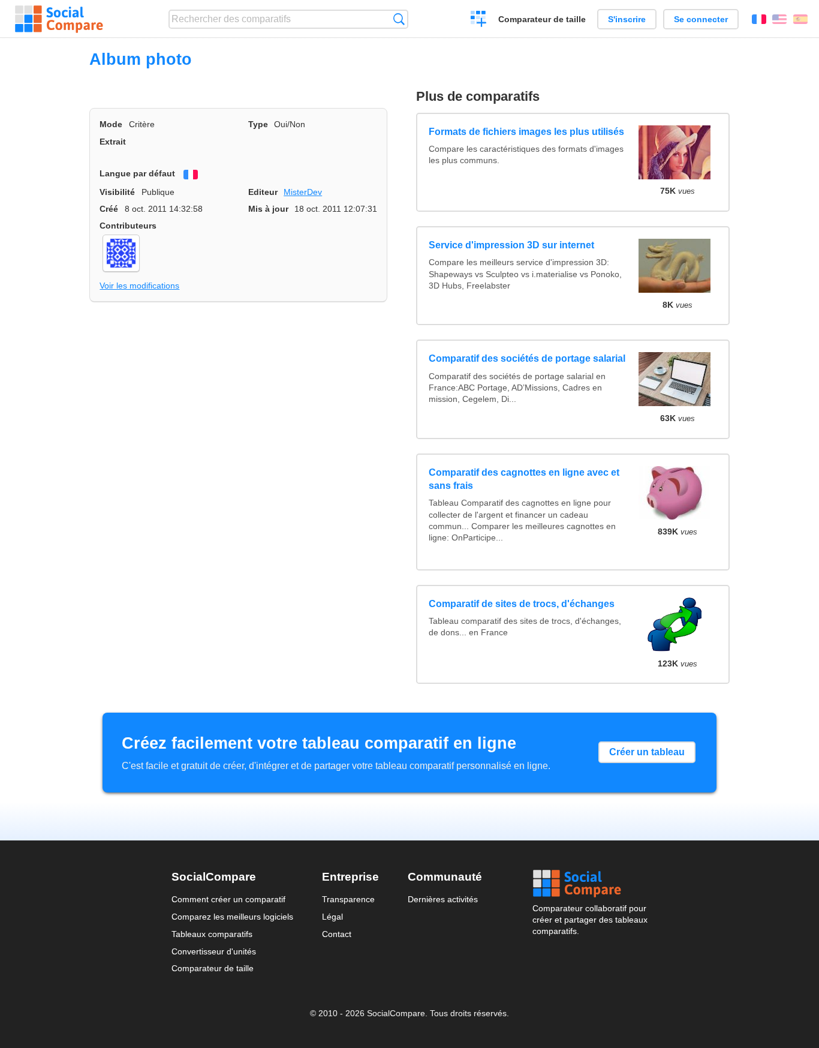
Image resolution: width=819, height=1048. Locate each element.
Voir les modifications (139, 285)
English (779, 19)
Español (800, 19)
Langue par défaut (137, 173)
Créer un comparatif (479, 20)
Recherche (399, 19)
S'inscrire (627, 19)
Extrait (113, 141)
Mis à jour (268, 209)
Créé (109, 209)
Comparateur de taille (542, 19)
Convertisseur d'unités (213, 951)
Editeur (263, 192)
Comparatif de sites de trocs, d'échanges (522, 604)
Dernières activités (443, 899)
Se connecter (701, 19)
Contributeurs (128, 225)
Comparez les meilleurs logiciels (232, 916)
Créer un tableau (647, 752)
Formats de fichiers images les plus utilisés (526, 132)
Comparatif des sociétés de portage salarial (527, 358)
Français (759, 19)
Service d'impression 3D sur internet (511, 245)
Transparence (348, 899)
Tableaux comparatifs (211, 934)
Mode (111, 124)
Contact (336, 934)
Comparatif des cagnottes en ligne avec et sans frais (524, 479)
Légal (332, 916)
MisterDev (303, 192)
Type (258, 124)
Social (590, 883)
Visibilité (117, 192)
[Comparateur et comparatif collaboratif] (59, 19)
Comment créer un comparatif (228, 899)
